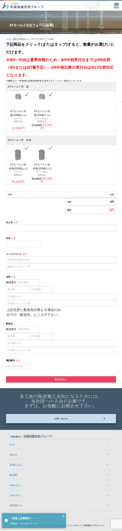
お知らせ (13, 454)
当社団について (16, 464)
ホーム (12, 444)
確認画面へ (61, 379)
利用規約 (88, 525)
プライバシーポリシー (72, 525)
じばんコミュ (15, 495)
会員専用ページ (16, 505)
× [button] (63, 516)
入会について (15, 485)
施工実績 (13, 475)
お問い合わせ (61, 418)
